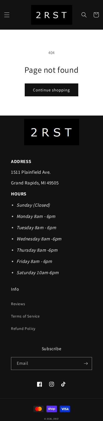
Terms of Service (25, 316)
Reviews (18, 303)
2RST (56, 418)
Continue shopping (51, 89)
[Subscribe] (86, 363)
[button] (7, 15)
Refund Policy (23, 328)
